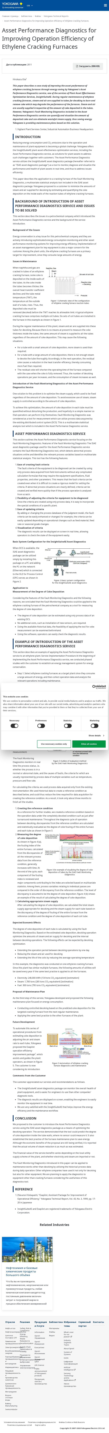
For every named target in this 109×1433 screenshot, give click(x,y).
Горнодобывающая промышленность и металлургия (13, 1360)
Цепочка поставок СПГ (11, 1336)
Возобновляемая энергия (12, 1352)
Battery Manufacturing (11, 1404)
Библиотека (26, 16)
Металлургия (10, 1391)
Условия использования (14, 1422)
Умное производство (70, 1385)
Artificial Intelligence (68, 1368)
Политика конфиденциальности (42, 1422)
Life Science (39, 1365)
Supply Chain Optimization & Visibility (26, 1349)
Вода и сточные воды (9, 1397)
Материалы (54, 1328)
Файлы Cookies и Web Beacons (72, 1422)
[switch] (41, 726)
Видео (52, 1335)
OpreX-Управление (40, 1337)
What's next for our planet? (68, 1334)
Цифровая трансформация (71, 1362)
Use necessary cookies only (54, 744)
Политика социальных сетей (19, 1425)
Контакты (98, 1322)
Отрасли (10, 1322)
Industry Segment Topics (67, 1342)
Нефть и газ (10, 1328)
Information (39, 1332)
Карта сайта (40, 1425)
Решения (25, 1322)
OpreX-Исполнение (40, 1352)
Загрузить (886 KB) (89, 66)
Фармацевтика (11, 1367)
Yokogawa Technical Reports (56, 16)
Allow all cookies (89, 744)
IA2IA (66, 1358)
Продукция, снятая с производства (41, 1381)
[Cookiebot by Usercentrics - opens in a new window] (94, 687)
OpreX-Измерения (39, 1342)
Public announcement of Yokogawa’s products (41, 1372)
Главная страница (10, 16)
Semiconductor (11, 1409)
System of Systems (68, 1353)
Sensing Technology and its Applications (69, 1376)
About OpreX (69, 1348)
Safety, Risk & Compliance (25, 1329)
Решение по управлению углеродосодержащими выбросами (30, 1358)
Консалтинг (39, 1347)
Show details (95, 735)
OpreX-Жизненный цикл (40, 1359)
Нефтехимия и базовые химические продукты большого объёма (21, 1271)
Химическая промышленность (12, 1342)
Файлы (38, 16)
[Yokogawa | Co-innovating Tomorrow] (13, 5)
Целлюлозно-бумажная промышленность (12, 1385)
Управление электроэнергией (27, 1366)
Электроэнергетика (13, 1347)
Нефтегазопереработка (15, 1332)
